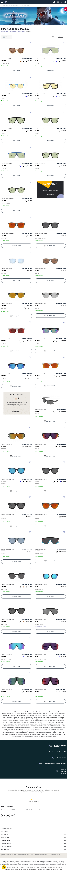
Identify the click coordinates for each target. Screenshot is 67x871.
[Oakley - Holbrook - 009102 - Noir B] (50, 223)
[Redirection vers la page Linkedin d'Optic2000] (8, 816)
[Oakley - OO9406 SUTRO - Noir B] (50, 679)
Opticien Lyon (33, 867)
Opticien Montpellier (9, 869)
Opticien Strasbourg (57, 867)
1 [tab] (32, 800)
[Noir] (23, 61)
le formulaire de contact (40, 810)
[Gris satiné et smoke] (25, 271)
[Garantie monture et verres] (57, 771)
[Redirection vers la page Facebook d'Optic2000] (3, 816)
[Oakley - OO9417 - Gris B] (50, 153)
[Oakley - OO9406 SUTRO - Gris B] (16, 679)
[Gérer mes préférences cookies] (4, 867)
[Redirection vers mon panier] (65, 2)
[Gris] (25, 236)
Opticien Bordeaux (25, 867)
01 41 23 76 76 (12, 810)
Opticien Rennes (18, 869)
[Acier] (27, 308)
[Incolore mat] (53, 61)
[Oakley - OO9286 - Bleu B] (16, 469)
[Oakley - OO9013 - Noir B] (50, 118)
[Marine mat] (22, 657)
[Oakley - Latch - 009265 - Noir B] (16, 188)
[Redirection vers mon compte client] (61, 2)
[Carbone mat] (59, 131)
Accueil (3, 8)
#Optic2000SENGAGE (44, 854)
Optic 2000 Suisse (12, 854)
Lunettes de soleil (10, 8)
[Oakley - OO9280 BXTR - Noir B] (50, 539)
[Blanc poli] (30, 308)
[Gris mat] (24, 379)
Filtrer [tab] (7, 37)
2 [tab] (33, 800)
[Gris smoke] (53, 306)
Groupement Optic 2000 (23, 854)
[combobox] (33, 5)
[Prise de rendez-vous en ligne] (50, 746)
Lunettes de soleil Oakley (20, 8)
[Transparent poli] (22, 271)
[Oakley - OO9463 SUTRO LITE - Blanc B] (50, 644)
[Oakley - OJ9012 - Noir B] (16, 118)
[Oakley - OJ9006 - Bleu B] (16, 83)
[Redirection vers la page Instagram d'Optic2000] (13, 816)
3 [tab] (35, 800)
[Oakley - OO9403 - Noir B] (50, 434)
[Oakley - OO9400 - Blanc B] (16, 328)
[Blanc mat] (19, 341)
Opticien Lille (25, 869)
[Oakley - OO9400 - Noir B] (50, 328)
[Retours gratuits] (53, 757)
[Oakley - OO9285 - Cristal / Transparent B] (50, 48)
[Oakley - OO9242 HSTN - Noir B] (16, 574)
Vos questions (5, 837)
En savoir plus (15, 411)
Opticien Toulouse (16, 867)
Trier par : (54, 37)
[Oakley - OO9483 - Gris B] (50, 258)
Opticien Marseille (40, 867)
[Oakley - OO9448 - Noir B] (16, 504)
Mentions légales (34, 854)
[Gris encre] (22, 692)
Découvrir (49, 194)
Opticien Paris (8, 867)
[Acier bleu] (19, 482)
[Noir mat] (26, 61)
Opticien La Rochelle (57, 869)
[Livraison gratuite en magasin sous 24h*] (40, 763)
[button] (16, 42)
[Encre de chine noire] (26, 131)
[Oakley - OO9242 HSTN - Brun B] (16, 48)
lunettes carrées (52, 717)
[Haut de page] (63, 863)
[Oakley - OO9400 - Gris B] (16, 293)
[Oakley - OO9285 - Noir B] (50, 83)
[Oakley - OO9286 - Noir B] (50, 469)
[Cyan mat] (26, 96)
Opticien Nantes (48, 867)
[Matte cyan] (56, 61)
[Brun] (20, 61)
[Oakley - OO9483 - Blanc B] (16, 258)
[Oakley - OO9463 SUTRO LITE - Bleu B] (16, 644)
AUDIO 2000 (4, 854)
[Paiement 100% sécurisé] (49, 751)
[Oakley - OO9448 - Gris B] (16, 223)
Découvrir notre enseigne (33, 801)
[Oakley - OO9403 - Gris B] (16, 434)
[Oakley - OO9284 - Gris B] (50, 504)
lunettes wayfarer (16, 715)
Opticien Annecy (41, 869)
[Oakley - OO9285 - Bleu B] (16, 153)
